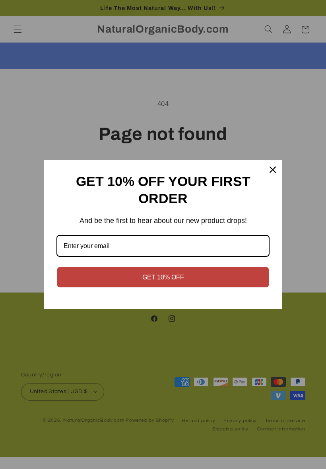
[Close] (272, 169)
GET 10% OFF (163, 277)
